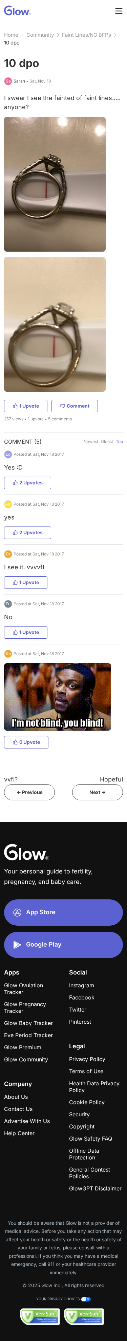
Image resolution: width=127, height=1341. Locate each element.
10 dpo (12, 42)
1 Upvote (29, 406)
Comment (78, 406)
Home (11, 35)
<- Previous (30, 792)
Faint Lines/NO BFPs (86, 35)
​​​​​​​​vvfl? (11, 779)
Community (40, 35)
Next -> (97, 792)
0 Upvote (29, 742)
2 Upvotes (31, 482)
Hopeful (111, 779)
